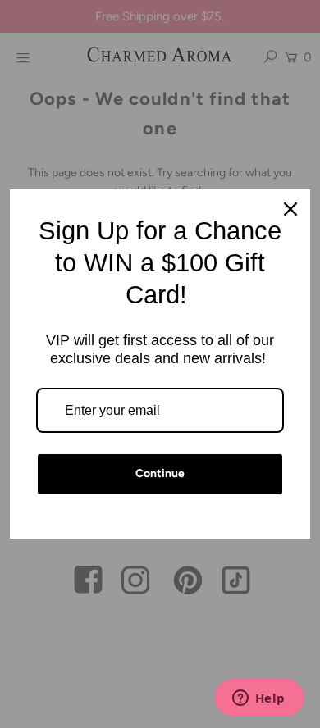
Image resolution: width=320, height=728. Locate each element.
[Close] (290, 209)
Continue (160, 473)
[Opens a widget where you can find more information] (258, 699)
